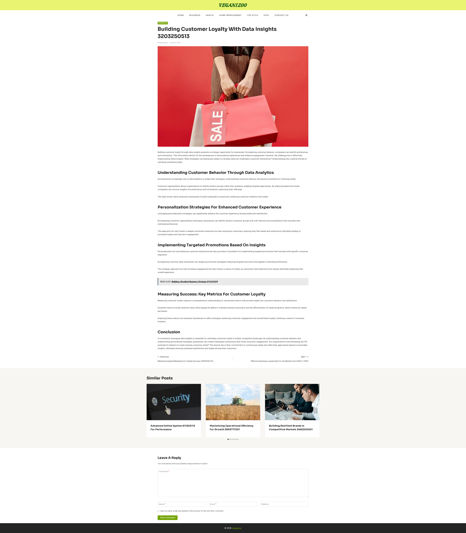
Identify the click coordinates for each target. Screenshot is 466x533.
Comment (164, 471)
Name (162, 504)
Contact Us (281, 15)
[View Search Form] (306, 15)
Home (181, 15)
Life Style (252, 15)
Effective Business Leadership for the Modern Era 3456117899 (279, 359)
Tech (266, 15)
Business (194, 15)
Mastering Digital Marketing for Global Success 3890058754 (185, 359)
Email (213, 504)
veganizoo (236, 528)
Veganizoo (162, 23)
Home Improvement (230, 15)
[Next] (315, 410)
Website (265, 504)
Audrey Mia (164, 42)
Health (210, 15)
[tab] (228, 439)
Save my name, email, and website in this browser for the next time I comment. (192, 511)
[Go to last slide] (150, 410)
